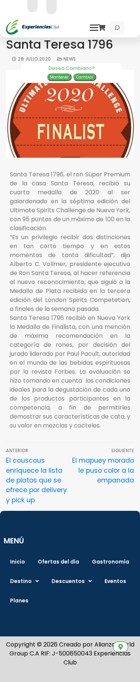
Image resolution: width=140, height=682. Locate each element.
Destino (21, 581)
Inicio (17, 561)
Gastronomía (110, 561)
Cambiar (84, 77)
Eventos (115, 581)
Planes (19, 600)
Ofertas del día (58, 561)
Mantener (59, 77)
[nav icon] (96, 28)
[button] (24, 581)
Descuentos (68, 581)
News (69, 59)
